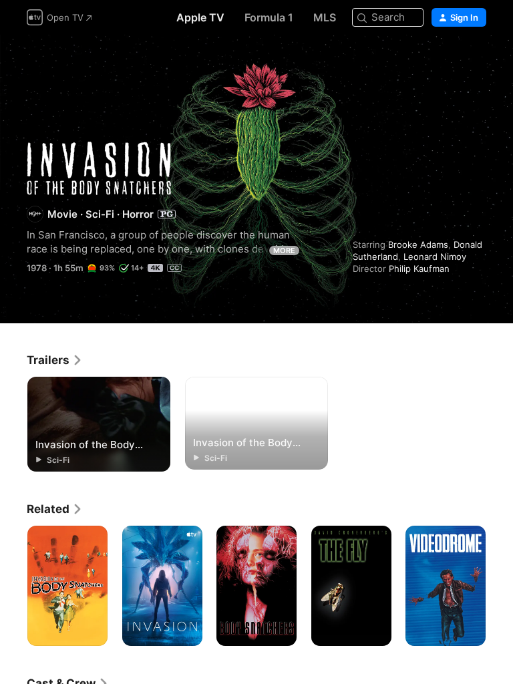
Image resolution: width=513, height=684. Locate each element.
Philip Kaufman (419, 268)
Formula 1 (268, 17)
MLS (324, 17)
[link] (55, 360)
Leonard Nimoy (434, 256)
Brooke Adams (418, 244)
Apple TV (200, 17)
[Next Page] (499, 585)
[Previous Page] (13, 585)
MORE (284, 250)
